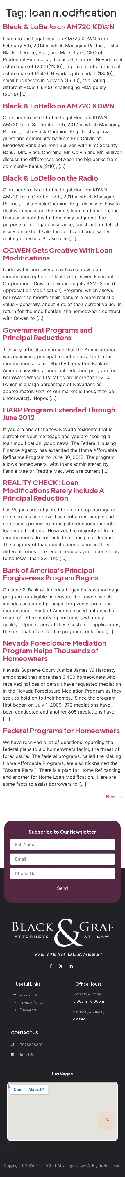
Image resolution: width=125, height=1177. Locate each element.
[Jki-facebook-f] (50, 966)
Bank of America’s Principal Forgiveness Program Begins (50, 574)
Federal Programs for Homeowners (61, 730)
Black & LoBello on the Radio (50, 177)
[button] (107, 24)
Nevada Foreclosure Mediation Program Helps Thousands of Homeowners (54, 650)
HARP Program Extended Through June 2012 (59, 413)
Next (114, 797)
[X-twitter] (61, 966)
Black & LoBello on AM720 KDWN (59, 105)
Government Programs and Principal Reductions (47, 333)
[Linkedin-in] (70, 966)
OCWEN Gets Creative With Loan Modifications (57, 254)
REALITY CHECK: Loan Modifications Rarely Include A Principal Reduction (53, 490)
